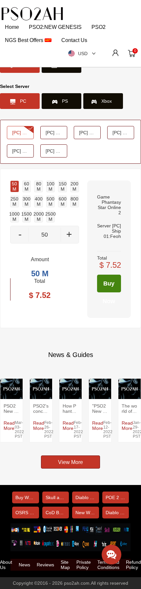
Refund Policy (133, 564)
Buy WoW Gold (27, 497)
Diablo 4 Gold (87, 497)
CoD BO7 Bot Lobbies (57, 512)
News (24, 564)
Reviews (45, 564)
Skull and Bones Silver (57, 497)
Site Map (65, 564)
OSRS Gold (27, 512)
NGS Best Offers (25, 40)
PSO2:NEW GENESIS (55, 27)
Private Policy (83, 564)
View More (70, 462)
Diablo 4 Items (117, 512)
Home (12, 27)
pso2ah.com (77, 583)
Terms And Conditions (108, 564)
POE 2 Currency (117, 497)
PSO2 (98, 27)
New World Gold (87, 512)
